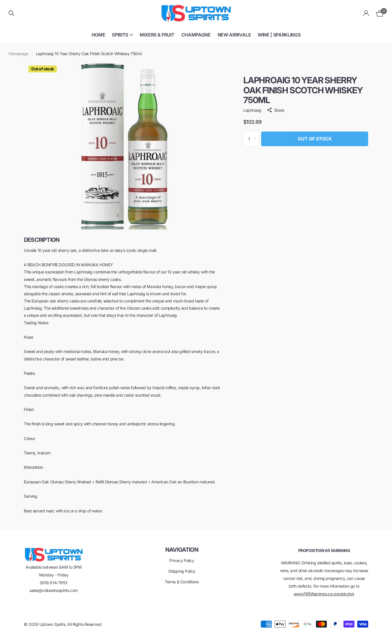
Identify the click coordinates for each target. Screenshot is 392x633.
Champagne (196, 35)
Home (98, 35)
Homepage (18, 53)
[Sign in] (366, 13)
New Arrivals (234, 35)
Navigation (181, 549)
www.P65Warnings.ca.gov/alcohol (324, 593)
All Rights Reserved (84, 624)
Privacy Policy (181, 560)
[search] (11, 13)
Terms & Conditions (182, 581)
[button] (257, 134)
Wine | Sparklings (279, 35)
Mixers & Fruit (157, 35)
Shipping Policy (181, 571)
